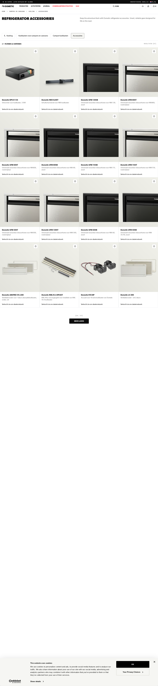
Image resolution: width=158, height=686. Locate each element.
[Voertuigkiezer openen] (142, 6)
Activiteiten (35, 6)
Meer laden (79, 321)
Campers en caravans (17, 11)
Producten (23, 6)
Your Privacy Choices (131, 672)
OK (132, 664)
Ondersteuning (135, 2)
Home (3, 11)
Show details (35, 681)
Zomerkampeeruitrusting (63, 6)
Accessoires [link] (43, 11)
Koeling (32, 11)
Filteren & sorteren (13, 44)
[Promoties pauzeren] (3, 1)
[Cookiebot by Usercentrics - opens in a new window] (15, 681)
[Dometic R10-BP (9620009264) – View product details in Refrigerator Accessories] (99, 274)
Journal (46, 6)
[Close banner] (154, 662)
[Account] (148, 6)
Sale (77, 6)
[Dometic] (8, 6)
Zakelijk (145, 2)
